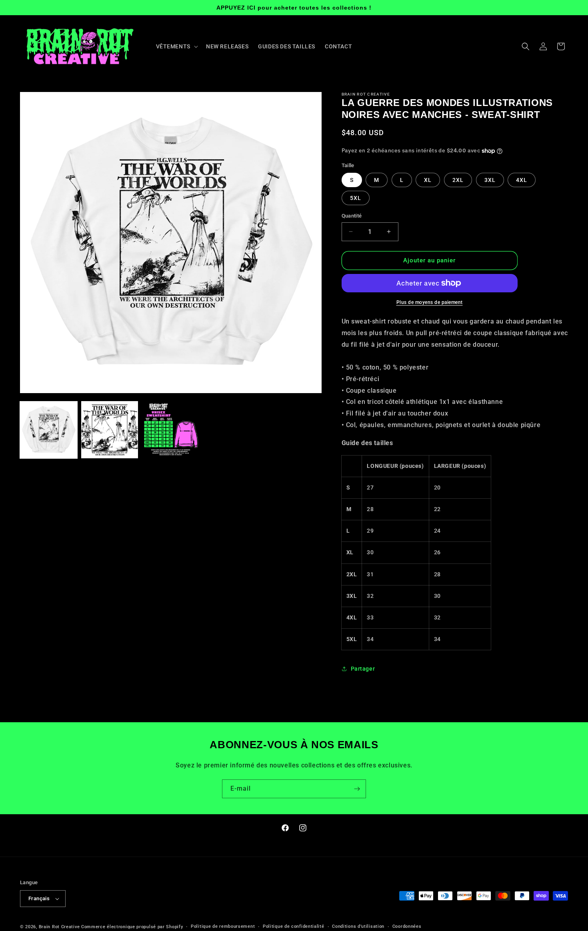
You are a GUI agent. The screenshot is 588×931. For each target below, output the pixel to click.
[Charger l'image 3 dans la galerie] (170, 429)
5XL (355, 198)
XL (428, 180)
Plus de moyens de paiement (429, 302)
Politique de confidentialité (293, 926)
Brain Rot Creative (59, 926)
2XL (458, 180)
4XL (521, 180)
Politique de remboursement (223, 926)
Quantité (352, 216)
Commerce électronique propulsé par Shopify (132, 926)
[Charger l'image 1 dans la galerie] (48, 429)
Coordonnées (407, 926)
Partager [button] (363, 668)
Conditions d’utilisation (358, 926)
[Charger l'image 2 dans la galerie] (109, 429)
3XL (490, 180)
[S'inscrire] (357, 788)
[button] (176, 46)
